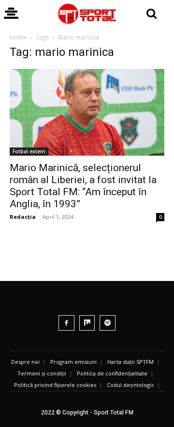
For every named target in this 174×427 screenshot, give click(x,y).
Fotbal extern (29, 151)
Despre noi (25, 361)
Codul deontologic (130, 384)
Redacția (23, 216)
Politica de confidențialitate (112, 373)
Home (18, 37)
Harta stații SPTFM (130, 361)
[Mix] (87, 323)
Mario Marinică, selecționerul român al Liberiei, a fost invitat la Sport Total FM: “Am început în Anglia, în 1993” (83, 186)
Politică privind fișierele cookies (55, 384)
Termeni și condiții (41, 373)
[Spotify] (108, 323)
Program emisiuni (73, 361)
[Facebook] (66, 323)
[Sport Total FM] (87, 13)
